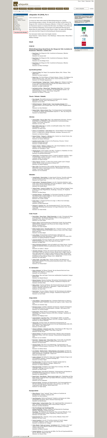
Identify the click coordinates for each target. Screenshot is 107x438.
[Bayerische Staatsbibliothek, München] (84, 33)
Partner (83, 1)
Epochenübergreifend (18, 18)
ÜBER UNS (31, 8)
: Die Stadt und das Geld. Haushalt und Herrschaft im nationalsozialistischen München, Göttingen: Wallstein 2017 (49, 363)
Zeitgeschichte (17, 26)
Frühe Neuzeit (16, 24)
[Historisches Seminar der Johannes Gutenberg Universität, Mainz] (84, 45)
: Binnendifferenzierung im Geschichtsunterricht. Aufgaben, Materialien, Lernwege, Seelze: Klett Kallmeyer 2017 (50, 100)
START (15, 8)
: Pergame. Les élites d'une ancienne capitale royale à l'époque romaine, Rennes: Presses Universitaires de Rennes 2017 (51, 163)
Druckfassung (17, 29)
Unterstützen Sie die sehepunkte (20, 32)
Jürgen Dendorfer (85, 16)
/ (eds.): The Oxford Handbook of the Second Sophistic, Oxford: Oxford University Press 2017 (52, 147)
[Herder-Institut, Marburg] (83, 40)
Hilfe (93, 1)
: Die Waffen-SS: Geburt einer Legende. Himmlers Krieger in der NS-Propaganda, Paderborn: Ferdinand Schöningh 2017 (52, 358)
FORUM (15, 17)
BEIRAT (45, 8)
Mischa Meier (89, 17)
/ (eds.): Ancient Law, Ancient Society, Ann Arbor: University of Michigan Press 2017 (52, 137)
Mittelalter (16, 22)
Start (19, 11)
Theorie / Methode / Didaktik (19, 20)
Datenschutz (88, 1)
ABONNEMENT (23, 8)
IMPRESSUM (60, 8)
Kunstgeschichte (17, 28)
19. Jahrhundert (17, 25)
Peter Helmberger (82, 17)
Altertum (15, 21)
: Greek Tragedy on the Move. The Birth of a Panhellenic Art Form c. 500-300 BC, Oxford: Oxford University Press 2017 (52, 152)
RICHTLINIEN (51, 8)
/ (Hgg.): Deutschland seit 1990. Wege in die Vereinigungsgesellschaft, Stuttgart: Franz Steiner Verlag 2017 (52, 330)
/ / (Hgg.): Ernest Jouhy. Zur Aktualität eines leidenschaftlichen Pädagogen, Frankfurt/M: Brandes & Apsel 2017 (51, 341)
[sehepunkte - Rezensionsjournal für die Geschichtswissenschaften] (53, 4)
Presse (79, 1)
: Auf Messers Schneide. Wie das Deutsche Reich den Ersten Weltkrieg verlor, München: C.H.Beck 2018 (50, 272)
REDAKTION (38, 8)
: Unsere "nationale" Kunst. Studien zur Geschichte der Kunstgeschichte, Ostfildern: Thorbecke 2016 (49, 395)
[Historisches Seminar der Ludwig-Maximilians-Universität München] (84, 30)
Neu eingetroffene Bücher (19, 16)
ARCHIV (67, 8)
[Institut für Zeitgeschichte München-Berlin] (84, 36)
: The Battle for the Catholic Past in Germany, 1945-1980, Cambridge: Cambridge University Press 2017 (50, 368)
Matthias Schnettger (78, 18)
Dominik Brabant (78, 16)
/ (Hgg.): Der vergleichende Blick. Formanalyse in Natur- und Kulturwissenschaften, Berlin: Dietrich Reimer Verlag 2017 (52, 404)
